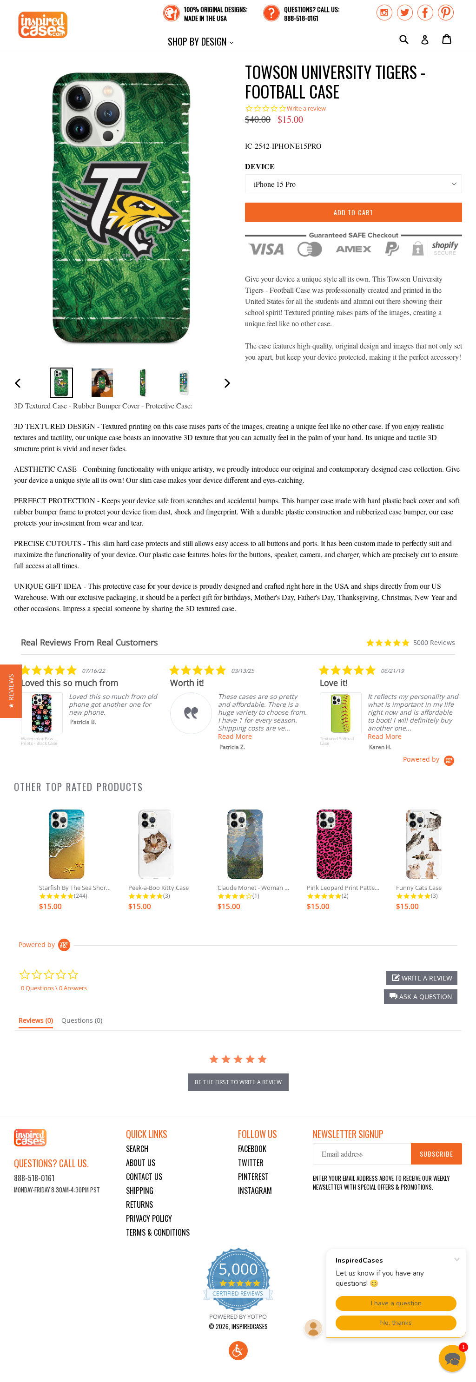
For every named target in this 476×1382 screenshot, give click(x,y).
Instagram (255, 1190)
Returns (139, 1204)
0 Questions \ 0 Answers (54, 988)
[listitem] (90, 709)
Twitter (251, 1162)
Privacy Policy (149, 1218)
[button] (420, 996)
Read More (235, 736)
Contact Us (144, 1176)
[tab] (36, 1022)
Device (260, 166)
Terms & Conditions (158, 1232)
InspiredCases (249, 1326)
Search (137, 1148)
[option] (61, 382)
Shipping (139, 1190)
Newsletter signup (348, 1134)
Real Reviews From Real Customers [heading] (89, 642)
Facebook (252, 1148)
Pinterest (253, 1176)
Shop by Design (203, 41)
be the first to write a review (238, 1082)
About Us (140, 1162)
